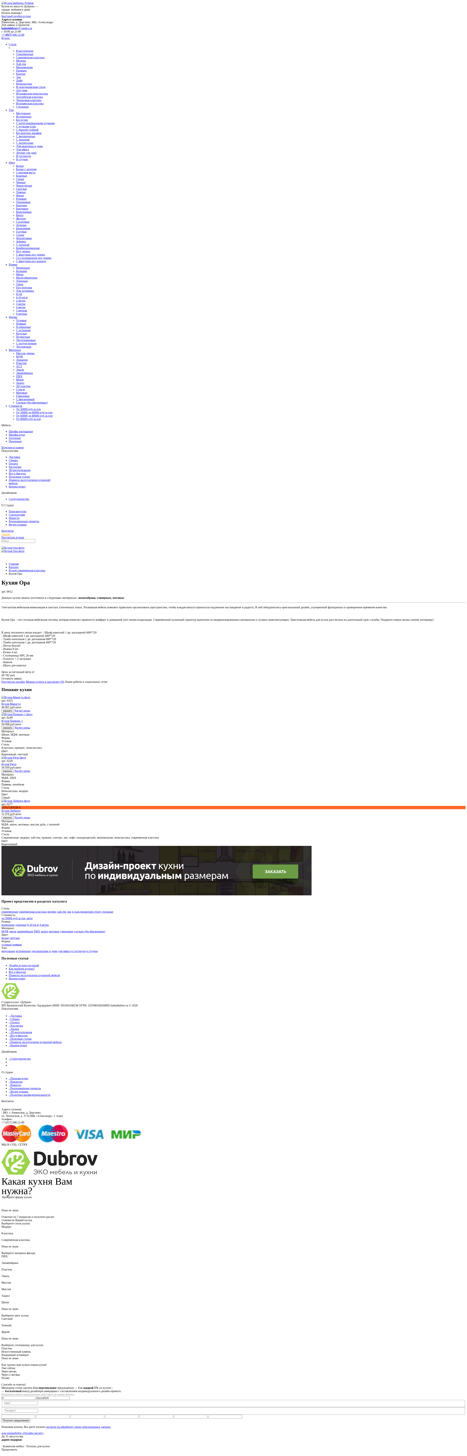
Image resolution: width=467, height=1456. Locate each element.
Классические (24, 50)
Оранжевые (23, 202)
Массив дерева (25, 353)
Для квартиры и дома (29, 146)
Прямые (21, 323)
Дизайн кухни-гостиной (24, 965)
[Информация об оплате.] (118, 1133)
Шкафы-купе (17, 434)
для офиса (64, 951)
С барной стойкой (27, 129)
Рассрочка (15, 466)
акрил (44, 931)
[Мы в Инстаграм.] (2, 1147)
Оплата (13, 463)
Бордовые (22, 208)
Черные (21, 182)
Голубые (21, 231)
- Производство (18, 1078)
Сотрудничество (19, 499)
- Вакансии (16, 1081)
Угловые (21, 320)
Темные (21, 192)
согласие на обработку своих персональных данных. (78, 1426)
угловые (6, 944)
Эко (18, 77)
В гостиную (23, 156)
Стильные (22, 106)
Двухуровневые (26, 340)
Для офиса (22, 149)
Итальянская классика (30, 103)
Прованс (21, 70)
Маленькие (23, 267)
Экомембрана (24, 373)
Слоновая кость (25, 172)
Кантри (20, 73)
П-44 (19, 294)
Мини (20, 274)
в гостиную (78, 951)
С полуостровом (26, 343)
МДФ (19, 356)
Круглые (21, 333)
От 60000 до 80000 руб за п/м (34, 415)
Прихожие (15, 441)
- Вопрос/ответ (18, 1045)
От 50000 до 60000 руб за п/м (34, 412)
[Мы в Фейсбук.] (11, 1147)
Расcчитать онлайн (13, 681)
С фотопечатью (25, 136)
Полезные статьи (19, 476)
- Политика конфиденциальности (29, 1094)
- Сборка (14, 1019)
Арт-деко (21, 90)
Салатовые (23, 221)
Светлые (21, 188)
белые (5, 938)
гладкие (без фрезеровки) (89, 931)
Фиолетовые (24, 238)
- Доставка (15, 1015)
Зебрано (21, 241)
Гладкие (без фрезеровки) (32, 402)
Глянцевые (23, 396)
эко (69, 911)
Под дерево (23, 251)
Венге (20, 215)
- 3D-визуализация (20, 1032)
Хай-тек (21, 64)
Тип (11, 110)
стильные (107, 911)
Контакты (7, 530)
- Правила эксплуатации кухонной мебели (35, 1042)
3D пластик (23, 386)
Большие (21, 271)
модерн (51, 911)
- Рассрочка (16, 1025)
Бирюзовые (23, 228)
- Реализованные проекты (25, 1088)
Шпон (20, 379)
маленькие (8, 924)
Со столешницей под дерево (33, 257)
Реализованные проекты (24, 521)
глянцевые (66, 931)
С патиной (22, 244)
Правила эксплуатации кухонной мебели (34, 975)
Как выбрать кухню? (22, 968)
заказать (7, 710)
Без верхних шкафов (29, 133)
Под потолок (24, 287)
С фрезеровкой (25, 399)
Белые (20, 165)
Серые (20, 179)
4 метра (20, 307)
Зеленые (21, 225)
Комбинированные (28, 248)
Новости (14, 518)
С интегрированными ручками (35, 123)
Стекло (20, 389)
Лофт (19, 80)
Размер (13, 264)
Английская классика (29, 96)
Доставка (14, 457)
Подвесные (23, 336)
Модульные (23, 113)
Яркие (20, 195)
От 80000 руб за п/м (28, 419)
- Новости (15, 1085)
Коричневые (24, 211)
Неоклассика (24, 83)
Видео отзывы (18, 524)
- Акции (14, 1029)
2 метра (20, 300)
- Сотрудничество (20, 1058)
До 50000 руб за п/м (28, 409)
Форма (13, 317)
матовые (54, 931)
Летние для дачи (26, 152)
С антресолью (24, 142)
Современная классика (30, 57)
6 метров (21, 313)
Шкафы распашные (21, 431)
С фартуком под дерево (30, 254)
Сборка (13, 460)
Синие (20, 234)
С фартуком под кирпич (31, 261)
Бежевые (21, 175)
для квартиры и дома (44, 951)
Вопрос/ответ (17, 486)
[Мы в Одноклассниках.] (8, 1147)
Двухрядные (23, 346)
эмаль (12, 931)
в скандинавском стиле (86, 911)
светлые (15, 938)
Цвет (12, 162)
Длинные (22, 281)
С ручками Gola (26, 126)
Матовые (21, 392)
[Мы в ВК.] (5, 1147)
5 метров (21, 310)
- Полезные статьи (20, 1038)
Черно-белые (24, 185)
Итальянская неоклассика (32, 93)
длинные (20, 924)
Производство (17, 511)
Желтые (21, 218)
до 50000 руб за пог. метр (17, 918)
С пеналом (22, 139)
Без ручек (22, 119)
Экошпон (22, 359)
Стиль (12, 44)
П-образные (23, 327)
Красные (21, 205)
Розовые (21, 198)
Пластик (21, 363)
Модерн (21, 60)
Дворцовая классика (28, 100)
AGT (19, 366)
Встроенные (23, 116)
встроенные (23, 951)
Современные (24, 54)
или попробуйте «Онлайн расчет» (22, 1433)
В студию (22, 159)
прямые (17, 944)
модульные (8, 951)
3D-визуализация (19, 470)
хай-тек (61, 911)
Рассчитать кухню (12, 537)
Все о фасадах (17, 473)
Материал (15, 350)
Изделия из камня (12, 447)
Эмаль (20, 369)
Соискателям (17, 514)
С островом (23, 330)
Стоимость (15, 405)
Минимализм (24, 67)
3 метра (20, 304)
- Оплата (14, 1022)
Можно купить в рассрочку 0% (45, 681)
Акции (5, 534)
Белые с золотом (26, 169)
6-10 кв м (22, 297)
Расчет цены (22, 710)
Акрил (20, 382)
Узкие (19, 284)
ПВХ (19, 376)
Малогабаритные (26, 277)
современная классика (33, 911)
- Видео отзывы (18, 1091)
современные (9, 911)
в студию (92, 951)
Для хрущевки (25, 290)
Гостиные (15, 438)
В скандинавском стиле (30, 87)
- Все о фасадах (18, 1035)
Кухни (5, 38)
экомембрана (25, 931)
